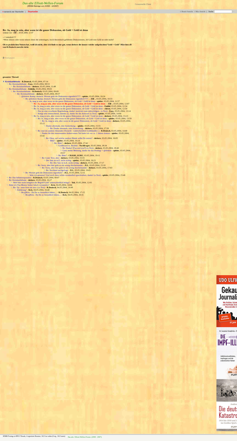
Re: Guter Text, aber (50, 158)
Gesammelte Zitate (143, 4)
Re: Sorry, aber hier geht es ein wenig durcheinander (60, 165)
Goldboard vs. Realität (68, 145)
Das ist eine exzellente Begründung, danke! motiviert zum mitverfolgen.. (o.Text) (73, 111)
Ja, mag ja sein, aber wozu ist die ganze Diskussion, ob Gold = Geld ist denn (62, 101)
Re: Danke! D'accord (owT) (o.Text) (78, 148)
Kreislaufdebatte (12, 81)
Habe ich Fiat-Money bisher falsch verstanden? (29, 185)
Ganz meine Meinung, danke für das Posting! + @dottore (87, 150)
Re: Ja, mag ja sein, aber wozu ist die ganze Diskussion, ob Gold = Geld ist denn (68, 106)
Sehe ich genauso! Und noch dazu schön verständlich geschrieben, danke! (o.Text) (65, 175)
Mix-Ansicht (200, 12)
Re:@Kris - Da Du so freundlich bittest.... (39, 192)
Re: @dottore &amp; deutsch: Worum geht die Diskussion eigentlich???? (57, 99)
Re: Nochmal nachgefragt (57, 170)
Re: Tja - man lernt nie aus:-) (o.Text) (29, 187)
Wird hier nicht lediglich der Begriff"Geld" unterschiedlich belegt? (41, 182)
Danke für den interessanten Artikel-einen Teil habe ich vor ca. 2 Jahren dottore (76, 133)
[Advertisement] (166, 19)
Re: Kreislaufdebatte (17, 84)
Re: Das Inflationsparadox (20, 178)
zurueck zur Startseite (14, 12)
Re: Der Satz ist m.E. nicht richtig (64, 163)
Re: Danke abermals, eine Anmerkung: (66, 128)
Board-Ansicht (187, 12)
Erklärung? (22, 190)
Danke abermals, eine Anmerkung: (61, 126)
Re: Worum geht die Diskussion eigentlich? (44, 173)
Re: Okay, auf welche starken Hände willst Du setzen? (69, 138)
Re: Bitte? (58, 143)
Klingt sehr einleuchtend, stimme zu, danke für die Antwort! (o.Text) (67, 113)
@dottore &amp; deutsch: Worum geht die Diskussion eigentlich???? (51, 96)
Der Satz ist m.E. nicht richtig (58, 160)
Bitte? (52, 141)
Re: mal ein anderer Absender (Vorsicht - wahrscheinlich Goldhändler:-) (68, 131)
